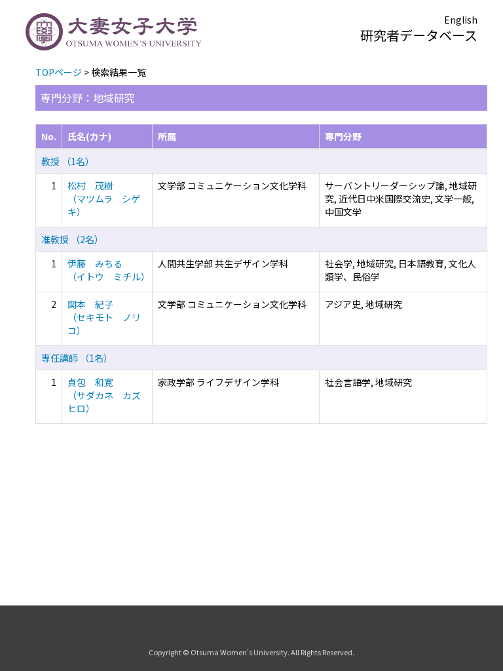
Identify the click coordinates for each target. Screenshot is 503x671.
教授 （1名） (67, 161)
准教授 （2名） (72, 239)
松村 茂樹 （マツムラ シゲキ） (103, 198)
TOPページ (58, 72)
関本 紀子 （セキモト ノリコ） (104, 317)
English (460, 19)
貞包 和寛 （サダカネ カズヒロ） (104, 395)
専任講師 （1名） (77, 357)
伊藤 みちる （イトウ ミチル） (108, 270)
